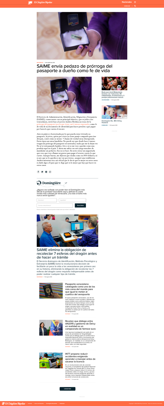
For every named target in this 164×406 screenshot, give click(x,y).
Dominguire (127, 6)
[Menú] (135, 2)
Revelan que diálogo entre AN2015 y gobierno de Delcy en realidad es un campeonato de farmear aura (80, 325)
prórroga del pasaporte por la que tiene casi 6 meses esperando (63, 124)
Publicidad (62, 403)
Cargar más (67, 389)
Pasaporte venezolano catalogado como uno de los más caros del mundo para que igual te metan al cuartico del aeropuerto (80, 289)
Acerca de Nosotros (39, 403)
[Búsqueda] (135, 6)
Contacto (30, 403)
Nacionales (127, 2)
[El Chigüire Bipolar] (40, 2)
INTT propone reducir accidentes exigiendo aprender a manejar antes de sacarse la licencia (80, 357)
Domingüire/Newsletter (51, 403)
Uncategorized (105, 99)
